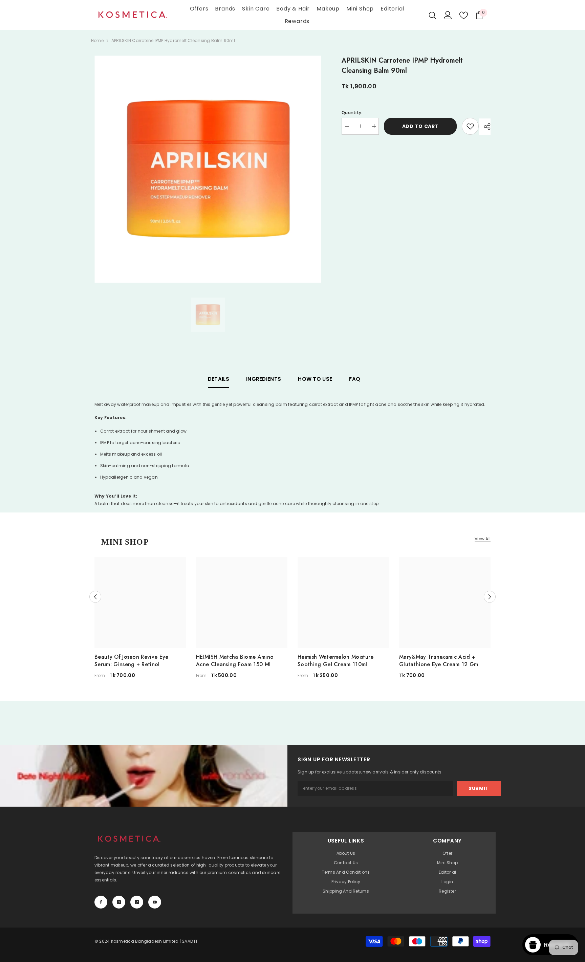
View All (483, 539)
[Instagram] (118, 902)
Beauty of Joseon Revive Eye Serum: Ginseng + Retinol (131, 660)
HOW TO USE (315, 378)
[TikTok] (136, 902)
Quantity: (352, 112)
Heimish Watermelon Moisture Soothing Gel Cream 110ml (336, 660)
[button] (95, 597)
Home (97, 40)
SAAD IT (190, 941)
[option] (208, 169)
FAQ (354, 378)
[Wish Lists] (464, 15)
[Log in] (448, 15)
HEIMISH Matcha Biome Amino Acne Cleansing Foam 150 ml (235, 660)
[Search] (432, 15)
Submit (479, 788)
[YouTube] (154, 902)
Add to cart (420, 126)
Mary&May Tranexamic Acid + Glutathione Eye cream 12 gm (438, 660)
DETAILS (218, 378)
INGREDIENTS (263, 378)
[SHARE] (485, 126)
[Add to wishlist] (470, 126)
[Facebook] (100, 902)
